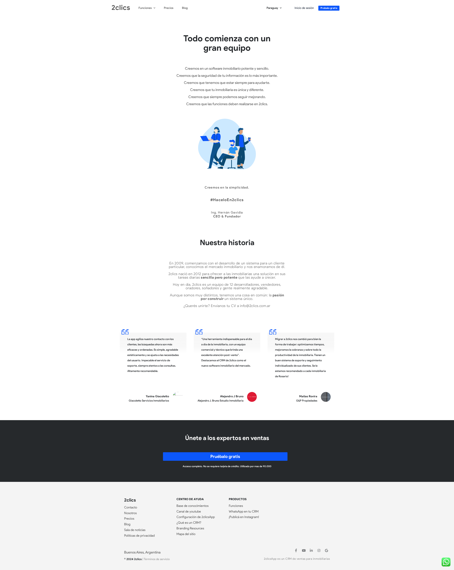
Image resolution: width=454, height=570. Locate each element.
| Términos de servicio (156, 559)
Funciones (145, 8)
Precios (168, 8)
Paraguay (272, 8)
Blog (185, 8)
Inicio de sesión (304, 8)
